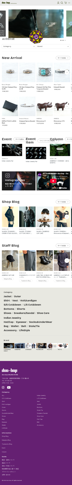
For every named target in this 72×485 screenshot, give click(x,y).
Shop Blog (5, 436)
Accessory (10, 330)
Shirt (7, 300)
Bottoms (9, 308)
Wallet (15, 326)
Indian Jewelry (12, 317)
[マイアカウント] (58, 3)
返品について (6, 463)
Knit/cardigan (28, 300)
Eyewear (21, 322)
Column (4, 452)
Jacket (7, 296)
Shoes (7, 313)
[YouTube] (9, 387)
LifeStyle (24, 330)
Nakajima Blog (6, 440)
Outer (17, 296)
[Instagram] (3, 387)
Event (3, 448)
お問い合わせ (6, 475)
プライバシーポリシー (9, 472)
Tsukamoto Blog (7, 444)
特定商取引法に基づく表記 (10, 469)
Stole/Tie (34, 326)
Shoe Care (43, 313)
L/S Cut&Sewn (32, 304)
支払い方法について (8, 466)
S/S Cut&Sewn (12, 304)
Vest (15, 300)
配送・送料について (8, 460)
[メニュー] (69, 3)
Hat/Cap (9, 322)
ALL (3, 395)
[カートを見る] (65, 3)
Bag (6, 326)
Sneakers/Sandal (24, 313)
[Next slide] (66, 72)
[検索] (62, 3)
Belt (23, 326)
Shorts (21, 308)
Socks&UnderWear (40, 322)
